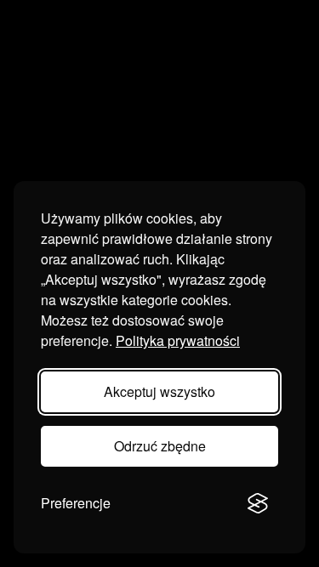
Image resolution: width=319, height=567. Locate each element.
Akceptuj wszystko (159, 391)
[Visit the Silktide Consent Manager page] (257, 503)
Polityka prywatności (178, 340)
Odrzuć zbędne (160, 446)
